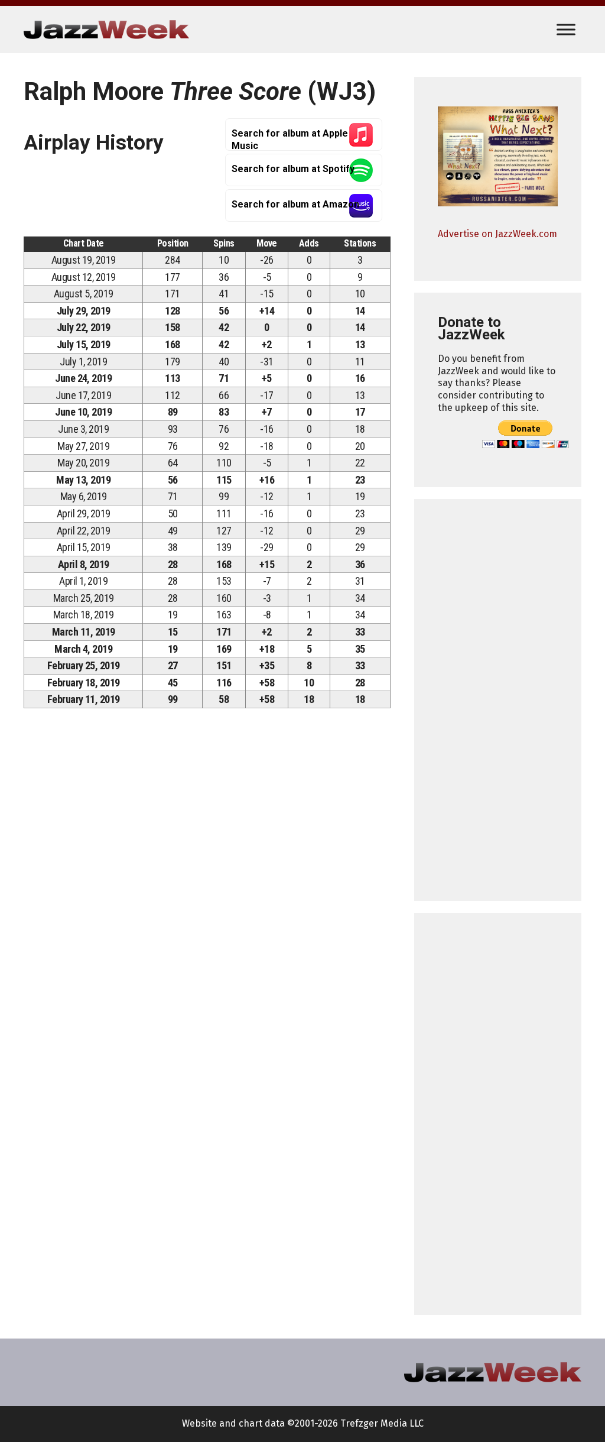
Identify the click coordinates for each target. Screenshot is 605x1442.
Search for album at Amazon (295, 204)
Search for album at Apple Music (290, 139)
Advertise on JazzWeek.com (497, 233)
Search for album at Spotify (293, 168)
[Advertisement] (498, 700)
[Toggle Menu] (566, 29)
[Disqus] (207, 883)
